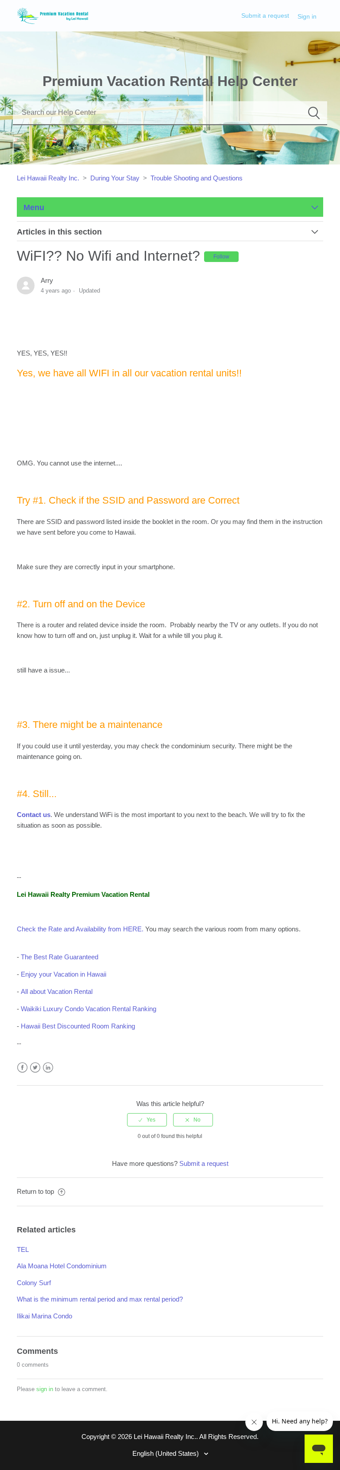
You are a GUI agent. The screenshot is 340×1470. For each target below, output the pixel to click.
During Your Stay (114, 178)
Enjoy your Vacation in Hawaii (63, 974)
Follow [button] (221, 257)
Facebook (22, 1067)
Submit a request (265, 15)
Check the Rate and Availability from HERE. (80, 929)
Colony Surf (34, 1282)
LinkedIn (48, 1067)
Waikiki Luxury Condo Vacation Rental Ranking (88, 1009)
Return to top (36, 1191)
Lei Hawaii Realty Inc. (48, 178)
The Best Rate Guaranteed (59, 957)
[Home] (52, 15)
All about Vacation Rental (57, 991)
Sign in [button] (307, 16)
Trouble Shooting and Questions (197, 178)
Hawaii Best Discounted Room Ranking (78, 1026)
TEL (23, 1249)
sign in (44, 1389)
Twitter (35, 1067)
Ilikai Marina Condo (44, 1316)
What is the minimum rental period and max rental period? (100, 1299)
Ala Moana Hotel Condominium (62, 1266)
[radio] (147, 1119)
